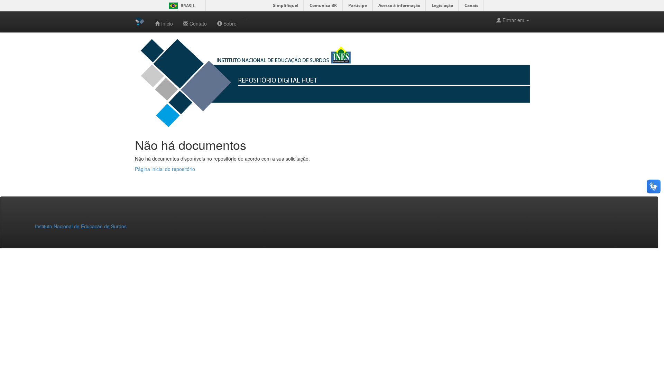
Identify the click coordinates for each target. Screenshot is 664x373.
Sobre (230, 23)
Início (167, 23)
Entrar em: (513, 20)
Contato (198, 23)
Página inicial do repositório (165, 168)
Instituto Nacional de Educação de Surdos (81, 226)
